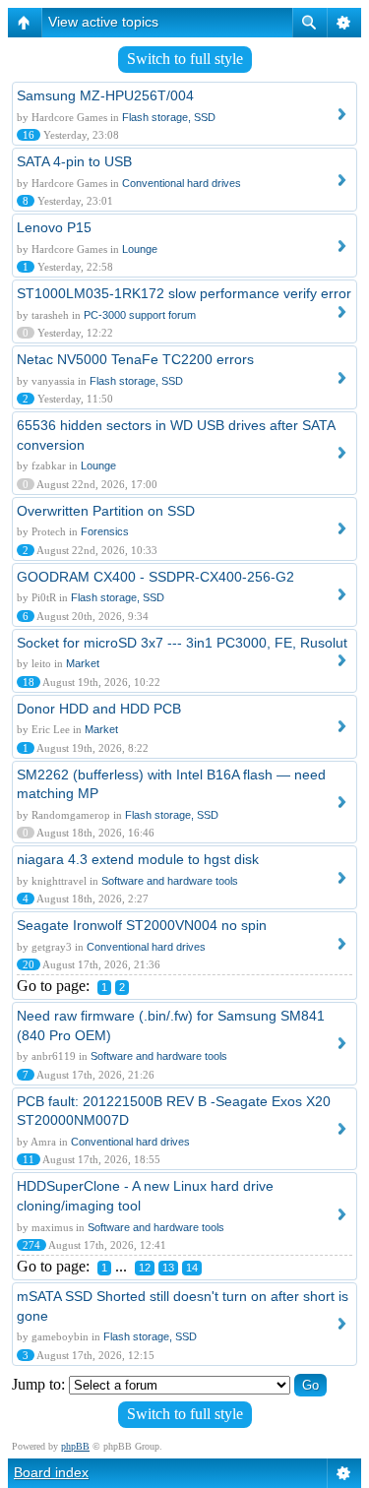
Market (82, 663)
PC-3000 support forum (140, 315)
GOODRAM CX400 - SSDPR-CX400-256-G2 (155, 577)
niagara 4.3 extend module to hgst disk (138, 859)
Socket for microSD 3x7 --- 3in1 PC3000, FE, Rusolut (182, 643)
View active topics (103, 22)
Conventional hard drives (181, 183)
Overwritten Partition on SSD (106, 511)
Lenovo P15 (54, 227)
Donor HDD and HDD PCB (99, 708)
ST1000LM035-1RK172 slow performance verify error (184, 293)
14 (192, 1267)
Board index (51, 1472)
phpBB (75, 1446)
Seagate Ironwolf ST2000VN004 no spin (142, 925)
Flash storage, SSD (168, 117)
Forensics (105, 531)
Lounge (139, 249)
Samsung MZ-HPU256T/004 (105, 95)
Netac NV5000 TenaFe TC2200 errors (135, 359)
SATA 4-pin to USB (74, 161)
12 (145, 1267)
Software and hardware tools (169, 881)
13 (168, 1267)
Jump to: (38, 1384)
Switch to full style (185, 58)
